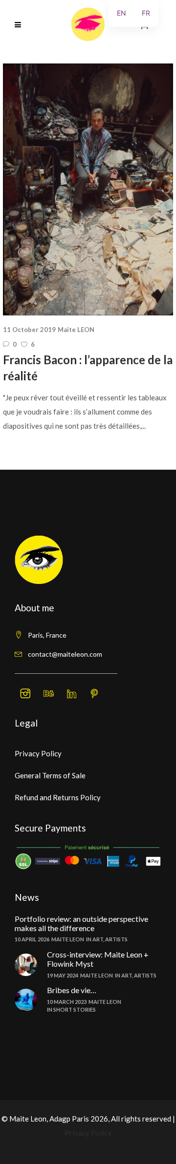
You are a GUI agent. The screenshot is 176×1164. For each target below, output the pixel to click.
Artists (116, 939)
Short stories (74, 1009)
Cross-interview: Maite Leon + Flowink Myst (98, 959)
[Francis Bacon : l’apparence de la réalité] (88, 189)
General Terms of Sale (50, 775)
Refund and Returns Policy (58, 797)
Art (97, 939)
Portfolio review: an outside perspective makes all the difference (81, 923)
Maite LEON (76, 329)
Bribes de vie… (71, 990)
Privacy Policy (38, 753)
